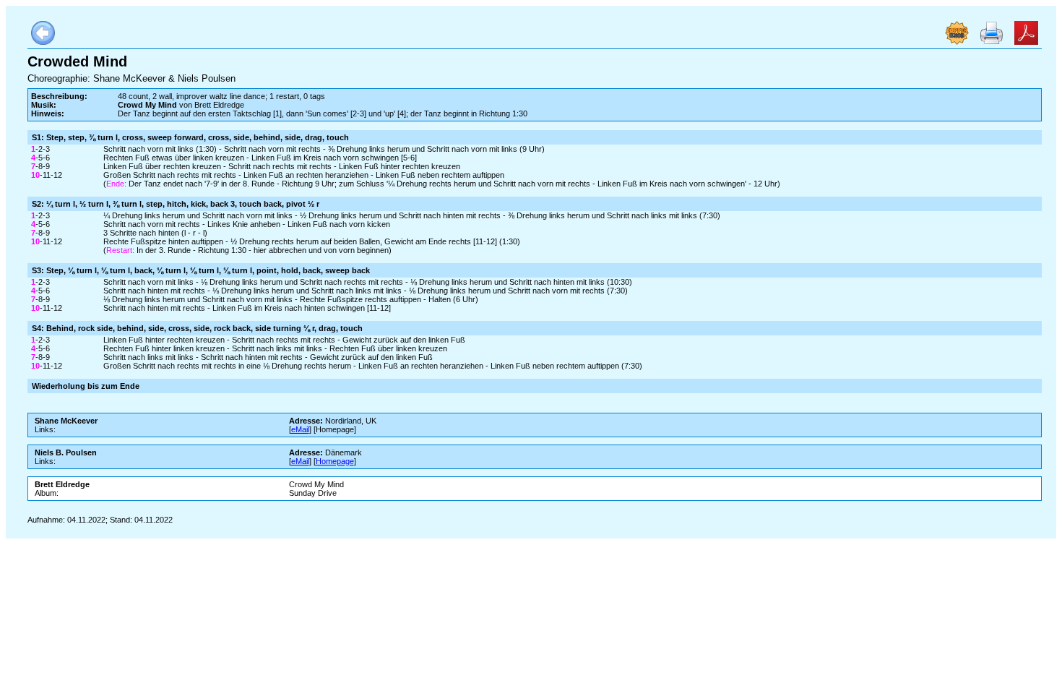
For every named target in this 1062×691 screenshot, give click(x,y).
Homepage (335, 461)
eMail (300, 429)
